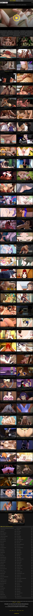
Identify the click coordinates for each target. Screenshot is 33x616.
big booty (5, 438)
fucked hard (26, 47)
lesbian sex (26, 499)
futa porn (19, 549)
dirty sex (23, 230)
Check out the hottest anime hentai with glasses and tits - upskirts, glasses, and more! (25, 457)
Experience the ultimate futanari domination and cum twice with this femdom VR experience (8, 470)
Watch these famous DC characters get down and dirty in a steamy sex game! (8, 372)
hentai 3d (6, 316)
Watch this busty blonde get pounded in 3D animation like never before (25, 298)
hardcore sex (3, 32)
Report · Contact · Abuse (20, 610)
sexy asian (26, 71)
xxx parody (2, 59)
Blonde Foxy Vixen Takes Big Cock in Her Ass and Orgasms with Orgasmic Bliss (8, 482)
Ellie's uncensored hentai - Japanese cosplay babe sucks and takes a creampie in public (25, 176)
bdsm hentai (28, 218)
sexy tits (2, 219)
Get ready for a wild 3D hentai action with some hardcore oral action (25, 152)
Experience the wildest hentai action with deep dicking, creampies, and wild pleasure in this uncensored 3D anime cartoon (25, 213)
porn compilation (3, 84)
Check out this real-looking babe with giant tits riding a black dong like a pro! (8, 445)
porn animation (17, 35)
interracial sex (27, 120)
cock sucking (17, 32)
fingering (18, 591)
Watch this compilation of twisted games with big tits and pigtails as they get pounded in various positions (8, 494)
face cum (5, 47)
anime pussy (3, 157)
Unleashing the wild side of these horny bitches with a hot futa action (25, 249)
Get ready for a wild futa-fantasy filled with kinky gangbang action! (17, 519)
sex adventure (3, 596)
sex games (2, 169)
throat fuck (19, 560)
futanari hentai (3, 389)
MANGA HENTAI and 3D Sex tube (8, 46)
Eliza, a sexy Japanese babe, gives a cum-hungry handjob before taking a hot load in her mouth (8, 249)
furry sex (2, 181)
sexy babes (19, 47)
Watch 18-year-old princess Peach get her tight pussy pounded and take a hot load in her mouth (8, 152)
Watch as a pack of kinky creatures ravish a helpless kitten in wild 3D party (25, 360)
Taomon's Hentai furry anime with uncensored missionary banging (25, 482)
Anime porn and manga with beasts (7, 528)
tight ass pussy (13, 279)
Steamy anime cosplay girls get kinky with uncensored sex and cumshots (8, 360)
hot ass (23, 47)
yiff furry (26, 487)
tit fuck (1, 591)
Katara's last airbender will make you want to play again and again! (25, 286)
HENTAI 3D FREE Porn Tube (8, 70)
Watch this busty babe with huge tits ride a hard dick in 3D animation (25, 445)
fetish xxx (19, 121)
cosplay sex (19, 552)
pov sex (18, 583)
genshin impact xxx (20, 573)
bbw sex (19, 120)
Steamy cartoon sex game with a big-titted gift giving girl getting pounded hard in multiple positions (25, 237)
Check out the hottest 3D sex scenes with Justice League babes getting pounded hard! (25, 396)
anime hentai (11, 218)
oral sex (29, 157)
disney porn (3, 60)
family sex (19, 575)
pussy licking (23, 120)
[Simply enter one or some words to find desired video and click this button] (32, 2)
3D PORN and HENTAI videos (24, 131)
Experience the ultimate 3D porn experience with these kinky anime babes (8, 164)
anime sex (2, 291)
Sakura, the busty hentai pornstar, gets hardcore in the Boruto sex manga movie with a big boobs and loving (8, 213)
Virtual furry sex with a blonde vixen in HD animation (8, 433)
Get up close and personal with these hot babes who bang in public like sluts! (8, 506)
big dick (2, 231)
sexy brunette (20, 60)
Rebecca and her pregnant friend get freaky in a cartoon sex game (8, 262)
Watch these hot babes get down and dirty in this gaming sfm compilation (25, 225)
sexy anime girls (11, 32)
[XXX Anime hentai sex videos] (1, 2)
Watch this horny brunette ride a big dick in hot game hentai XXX (25, 274)
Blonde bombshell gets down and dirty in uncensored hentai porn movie (25, 201)
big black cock (3, 583)
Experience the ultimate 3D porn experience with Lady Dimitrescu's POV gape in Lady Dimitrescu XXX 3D (8, 408)
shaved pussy (11, 132)
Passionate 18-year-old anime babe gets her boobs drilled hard (8, 421)
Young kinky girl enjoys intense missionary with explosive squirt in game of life (25, 164)
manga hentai (6, 35)
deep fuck (2, 133)
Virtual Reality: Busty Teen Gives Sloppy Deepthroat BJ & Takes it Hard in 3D (8, 237)
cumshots (11, 157)
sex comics (2, 218)
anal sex (2, 438)
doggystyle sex (20, 280)
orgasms (22, 316)
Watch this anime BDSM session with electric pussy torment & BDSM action (25, 323)
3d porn (22, 32)
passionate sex (3, 194)
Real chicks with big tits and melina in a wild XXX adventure (8, 457)
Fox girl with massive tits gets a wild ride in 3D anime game (8, 335)
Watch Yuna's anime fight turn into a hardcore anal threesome (25, 433)
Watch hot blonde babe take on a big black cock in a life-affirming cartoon (8, 225)
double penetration (20, 499)
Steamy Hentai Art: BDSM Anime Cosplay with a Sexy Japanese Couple (25, 347)
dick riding (29, 169)
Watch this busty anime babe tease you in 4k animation (8, 396)
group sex (22, 267)
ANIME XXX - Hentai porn (8, 58)
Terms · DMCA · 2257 (12, 610)
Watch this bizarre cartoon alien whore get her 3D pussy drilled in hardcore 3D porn (25, 408)
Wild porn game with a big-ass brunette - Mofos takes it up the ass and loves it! (8, 323)
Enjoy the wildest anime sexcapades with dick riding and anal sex (8, 298)
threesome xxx (3, 581)
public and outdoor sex (11, 438)
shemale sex (7, 59)
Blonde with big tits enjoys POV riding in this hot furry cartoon (25, 421)
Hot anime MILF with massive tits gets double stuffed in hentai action (25, 335)
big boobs (14, 291)
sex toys (2, 47)
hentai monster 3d (29, 32)
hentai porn (6, 181)
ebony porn (2, 450)
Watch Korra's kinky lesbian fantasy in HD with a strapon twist (8, 311)
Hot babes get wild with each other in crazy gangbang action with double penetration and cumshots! (25, 494)
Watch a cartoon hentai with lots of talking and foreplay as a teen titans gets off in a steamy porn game (25, 384)
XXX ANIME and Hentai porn (8, 95)
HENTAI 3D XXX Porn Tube (25, 70)
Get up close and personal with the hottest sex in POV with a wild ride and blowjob (25, 372)
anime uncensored (4, 536)
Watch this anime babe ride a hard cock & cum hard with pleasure (25, 188)
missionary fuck (27, 132)
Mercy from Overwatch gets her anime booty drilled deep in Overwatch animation (8, 201)
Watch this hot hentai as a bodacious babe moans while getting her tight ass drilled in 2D (8, 274)
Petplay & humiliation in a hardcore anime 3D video (8, 286)
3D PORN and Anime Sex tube (24, 46)
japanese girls (20, 157)
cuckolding (2, 588)
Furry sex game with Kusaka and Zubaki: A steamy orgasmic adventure (25, 311)
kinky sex (28, 35)
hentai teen (30, 267)
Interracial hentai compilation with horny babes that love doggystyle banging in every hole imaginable (8, 188)
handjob (18, 570)
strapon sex (22, 71)
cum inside (11, 59)
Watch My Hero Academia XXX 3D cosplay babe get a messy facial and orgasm (8, 384)
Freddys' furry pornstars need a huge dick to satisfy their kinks (8, 176)
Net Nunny (14, 602)
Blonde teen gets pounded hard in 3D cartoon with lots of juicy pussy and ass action (25, 506)
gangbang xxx (10, 47)
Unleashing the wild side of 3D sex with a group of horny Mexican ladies (25, 262)
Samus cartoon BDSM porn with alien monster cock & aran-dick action (25, 470)
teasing (1, 586)
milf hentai (19, 340)
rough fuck (3, 426)
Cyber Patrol (18, 602)
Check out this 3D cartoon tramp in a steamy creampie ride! (8, 347)
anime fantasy (22, 132)
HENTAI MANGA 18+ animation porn (24, 58)
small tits (2, 570)
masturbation (20, 390)
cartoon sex (3, 230)
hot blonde (2, 328)
